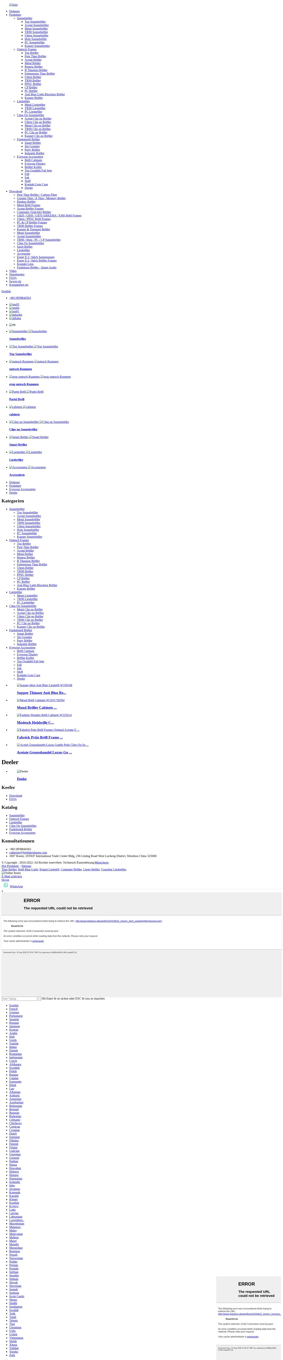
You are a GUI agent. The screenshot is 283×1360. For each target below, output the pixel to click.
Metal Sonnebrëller (36, 28)
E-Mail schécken (12, 876)
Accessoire (23, 253)
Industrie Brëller (34, 153)
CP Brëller (31, 87)
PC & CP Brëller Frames (32, 222)
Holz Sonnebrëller (36, 39)
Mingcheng (102, 862)
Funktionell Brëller (28, 139)
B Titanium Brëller (36, 70)
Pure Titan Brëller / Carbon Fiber (37, 194)
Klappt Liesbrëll (49, 869)
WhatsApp (16, 886)
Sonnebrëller (24, 18)
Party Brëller (32, 149)
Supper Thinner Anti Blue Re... (41, 693)
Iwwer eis (15, 281)
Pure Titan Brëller (35, 56)
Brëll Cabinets (33, 160)
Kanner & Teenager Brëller (33, 229)
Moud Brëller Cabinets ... (37, 707)
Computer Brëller (71, 869)
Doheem (14, 11)
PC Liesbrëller (33, 111)
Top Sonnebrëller (35, 21)
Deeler (29, 187)
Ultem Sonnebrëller (36, 35)
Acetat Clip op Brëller (38, 118)
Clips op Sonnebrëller (23, 429)
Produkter (15, 14)
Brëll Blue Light (28, 869)
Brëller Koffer (33, 167)
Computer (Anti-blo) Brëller (34, 212)
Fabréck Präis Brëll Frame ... (40, 737)
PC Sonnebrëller (35, 42)
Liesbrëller (23, 101)
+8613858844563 (20, 297)
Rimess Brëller (34, 66)
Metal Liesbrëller (35, 104)
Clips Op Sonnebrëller (30, 115)
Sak (27, 177)
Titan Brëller (9, 869)
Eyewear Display (35, 163)
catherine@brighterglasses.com (28, 852)
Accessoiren (17, 474)
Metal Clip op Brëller (37, 125)
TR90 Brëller (33, 80)
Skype (5, 879)
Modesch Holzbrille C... (35, 722)
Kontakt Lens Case (36, 184)
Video (13, 271)
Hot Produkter (10, 866)
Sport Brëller (25, 246)
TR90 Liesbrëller (35, 108)
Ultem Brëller (33, 77)
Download (15, 191)
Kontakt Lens (25, 264)
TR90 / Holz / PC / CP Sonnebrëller (39, 239)
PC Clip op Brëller (36, 132)
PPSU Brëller (33, 84)
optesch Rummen (20, 369)
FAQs (13, 277)
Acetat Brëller (33, 59)
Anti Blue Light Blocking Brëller (45, 94)
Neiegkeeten (16, 274)
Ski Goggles (32, 146)
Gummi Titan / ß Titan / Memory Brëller (41, 198)
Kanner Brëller (34, 97)
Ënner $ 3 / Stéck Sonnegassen (35, 257)
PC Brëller (31, 91)
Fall (27, 174)
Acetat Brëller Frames (30, 208)
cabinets (14, 414)
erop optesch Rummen (24, 384)
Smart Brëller (33, 142)
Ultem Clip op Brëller (38, 122)
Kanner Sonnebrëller (37, 46)
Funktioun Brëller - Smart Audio (36, 267)
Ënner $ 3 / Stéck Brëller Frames (37, 260)
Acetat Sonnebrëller (37, 25)
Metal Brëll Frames (28, 205)
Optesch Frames (27, 49)
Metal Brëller (33, 63)
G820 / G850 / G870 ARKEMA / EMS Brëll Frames (49, 215)
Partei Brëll (16, 399)
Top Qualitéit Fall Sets (38, 170)
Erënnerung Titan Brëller (40, 73)
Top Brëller (32, 52)
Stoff (28, 181)
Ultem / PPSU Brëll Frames (34, 219)
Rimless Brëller (26, 201)
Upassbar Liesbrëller (113, 869)
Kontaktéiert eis (18, 284)
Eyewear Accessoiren (30, 156)
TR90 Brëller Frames (30, 226)
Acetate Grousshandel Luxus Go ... (44, 752)
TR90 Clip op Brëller (38, 129)
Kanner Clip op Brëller (39, 136)
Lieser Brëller (91, 869)
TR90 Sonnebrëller (36, 32)
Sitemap (26, 866)
